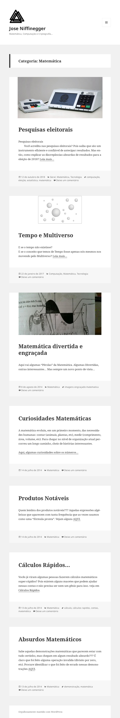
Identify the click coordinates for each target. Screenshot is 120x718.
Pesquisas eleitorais (45, 129)
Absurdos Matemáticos (49, 639)
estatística (32, 180)
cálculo (68, 607)
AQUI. (76, 519)
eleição (22, 180)
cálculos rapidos (81, 607)
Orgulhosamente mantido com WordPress (40, 711)
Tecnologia (76, 176)
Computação (55, 273)
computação (93, 176)
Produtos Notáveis (43, 498)
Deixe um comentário (67, 180)
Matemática (63, 176)
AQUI (31, 669)
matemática (45, 180)
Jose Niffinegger (27, 28)
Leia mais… (47, 159)
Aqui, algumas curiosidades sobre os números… (48, 452)
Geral (53, 176)
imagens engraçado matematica (82, 386)
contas (94, 607)
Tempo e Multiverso (45, 235)
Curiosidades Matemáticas (54, 418)
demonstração (71, 686)
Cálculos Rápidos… (44, 565)
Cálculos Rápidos (29, 590)
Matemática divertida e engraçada (50, 349)
